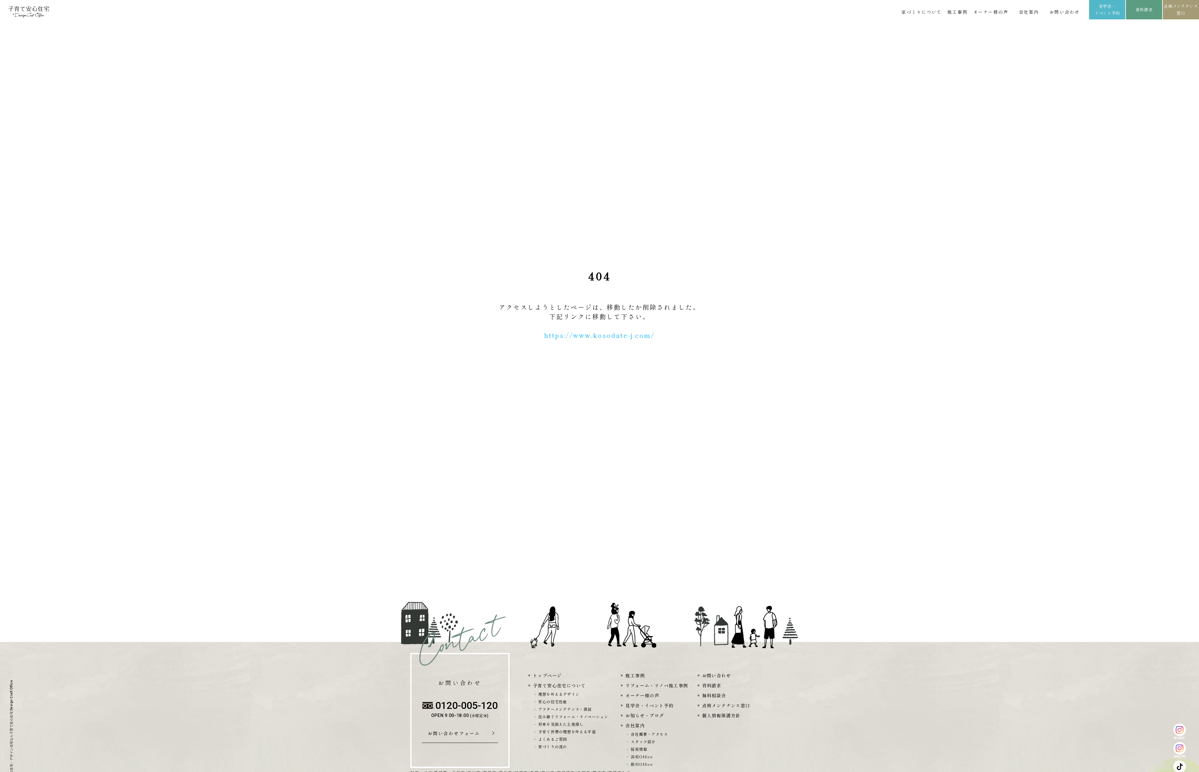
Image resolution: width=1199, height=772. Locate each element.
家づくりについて (921, 12)
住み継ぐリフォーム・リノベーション (573, 716)
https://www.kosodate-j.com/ (599, 335)
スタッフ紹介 (643, 741)
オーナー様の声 (991, 12)
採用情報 (639, 749)
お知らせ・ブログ (644, 715)
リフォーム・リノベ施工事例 (656, 685)
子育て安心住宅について (559, 685)
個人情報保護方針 (721, 715)
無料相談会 (714, 695)
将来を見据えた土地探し (561, 724)
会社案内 (1029, 12)
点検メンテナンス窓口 (1181, 9)
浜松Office (642, 756)
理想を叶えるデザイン (559, 694)
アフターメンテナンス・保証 (565, 709)
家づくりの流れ (552, 746)
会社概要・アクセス (649, 734)
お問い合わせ (1064, 12)
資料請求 (1144, 10)
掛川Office (642, 764)
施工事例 (957, 12)
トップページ (547, 675)
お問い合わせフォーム (456, 733)
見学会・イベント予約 (1107, 9)
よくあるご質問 (552, 739)
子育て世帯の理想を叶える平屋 (567, 731)
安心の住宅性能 (552, 701)
